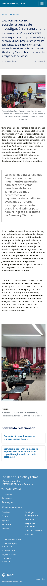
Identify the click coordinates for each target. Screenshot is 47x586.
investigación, (7, 413)
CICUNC (19, 581)
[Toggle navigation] (41, 3)
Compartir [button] (40, 61)
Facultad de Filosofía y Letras (13, 3)
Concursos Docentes (11, 539)
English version (9, 554)
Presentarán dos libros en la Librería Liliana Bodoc (19, 437)
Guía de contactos (33, 530)
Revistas (5, 528)
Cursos (5, 516)
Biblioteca (6, 524)
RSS (43, 579)
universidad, (29, 416)
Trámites (29, 534)
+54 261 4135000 (13, 489)
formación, (18, 416)
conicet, (23, 413)
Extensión (14, 14)
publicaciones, (8, 416)
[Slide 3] (30, 397)
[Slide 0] (17, 397)
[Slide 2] (26, 397)
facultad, (38, 416)
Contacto (29, 519)
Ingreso (5, 520)
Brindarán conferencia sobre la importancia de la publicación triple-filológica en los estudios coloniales (21, 452)
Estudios (6, 512)
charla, (16, 413)
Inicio (4, 14)
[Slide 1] (21, 397)
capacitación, (32, 413)
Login (38, 579)
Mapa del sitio (8, 550)
